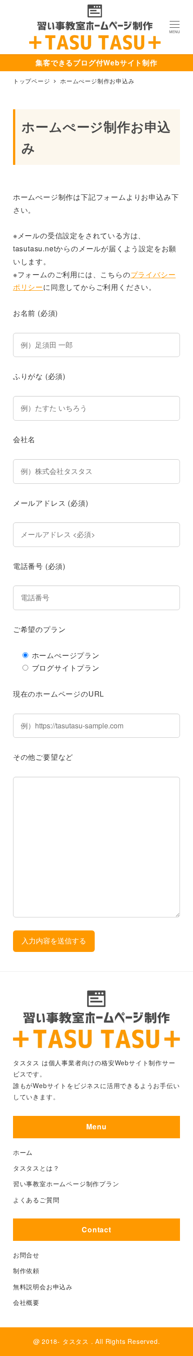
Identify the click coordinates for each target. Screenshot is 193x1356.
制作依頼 (26, 1270)
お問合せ (26, 1254)
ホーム (23, 1152)
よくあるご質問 (36, 1199)
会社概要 (26, 1302)
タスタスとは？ (36, 1167)
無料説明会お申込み (43, 1286)
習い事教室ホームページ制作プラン (66, 1183)
